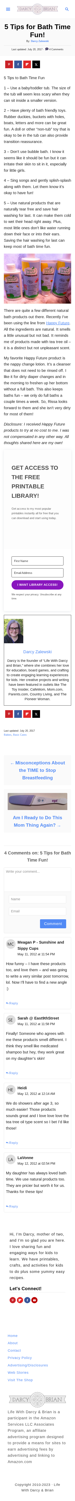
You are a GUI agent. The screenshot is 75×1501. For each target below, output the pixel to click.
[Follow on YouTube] (34, 1300)
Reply (13, 1003)
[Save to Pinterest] (9, 64)
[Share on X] (36, 64)
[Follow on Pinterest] (13, 1300)
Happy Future (57, 323)
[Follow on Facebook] (27, 1300)
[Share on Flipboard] (27, 64)
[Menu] (8, 9)
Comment (53, 924)
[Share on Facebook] (18, 64)
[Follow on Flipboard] (20, 1300)
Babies (8, 734)
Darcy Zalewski (40, 41)
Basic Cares (20, 734)
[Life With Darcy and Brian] (37, 9)
